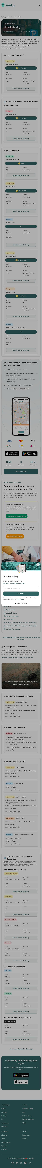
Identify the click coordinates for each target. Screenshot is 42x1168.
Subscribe (21, 593)
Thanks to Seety (22, 603)
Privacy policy (20, 599)
